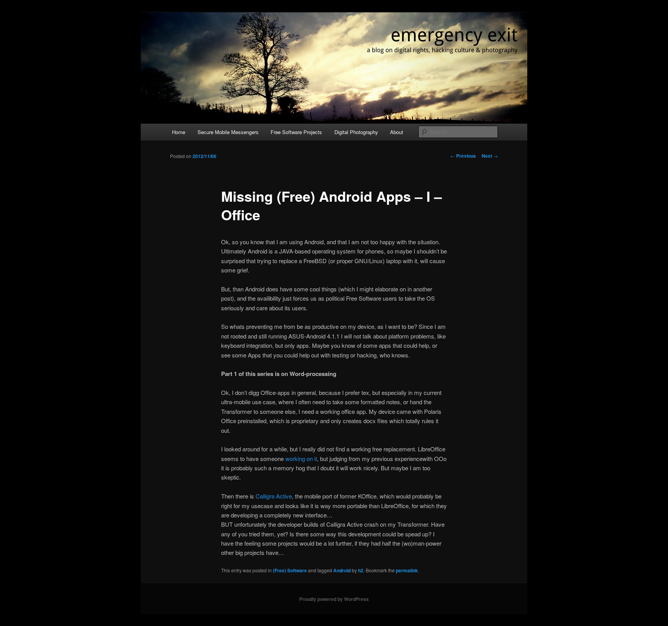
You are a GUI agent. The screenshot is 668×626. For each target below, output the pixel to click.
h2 (360, 570)
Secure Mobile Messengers (228, 132)
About (396, 132)
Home (178, 132)
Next (490, 155)
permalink (407, 570)
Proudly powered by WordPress (334, 598)
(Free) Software (290, 570)
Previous (463, 155)
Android (342, 570)
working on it (301, 458)
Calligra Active (274, 496)
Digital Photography (356, 132)
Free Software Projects (296, 132)
